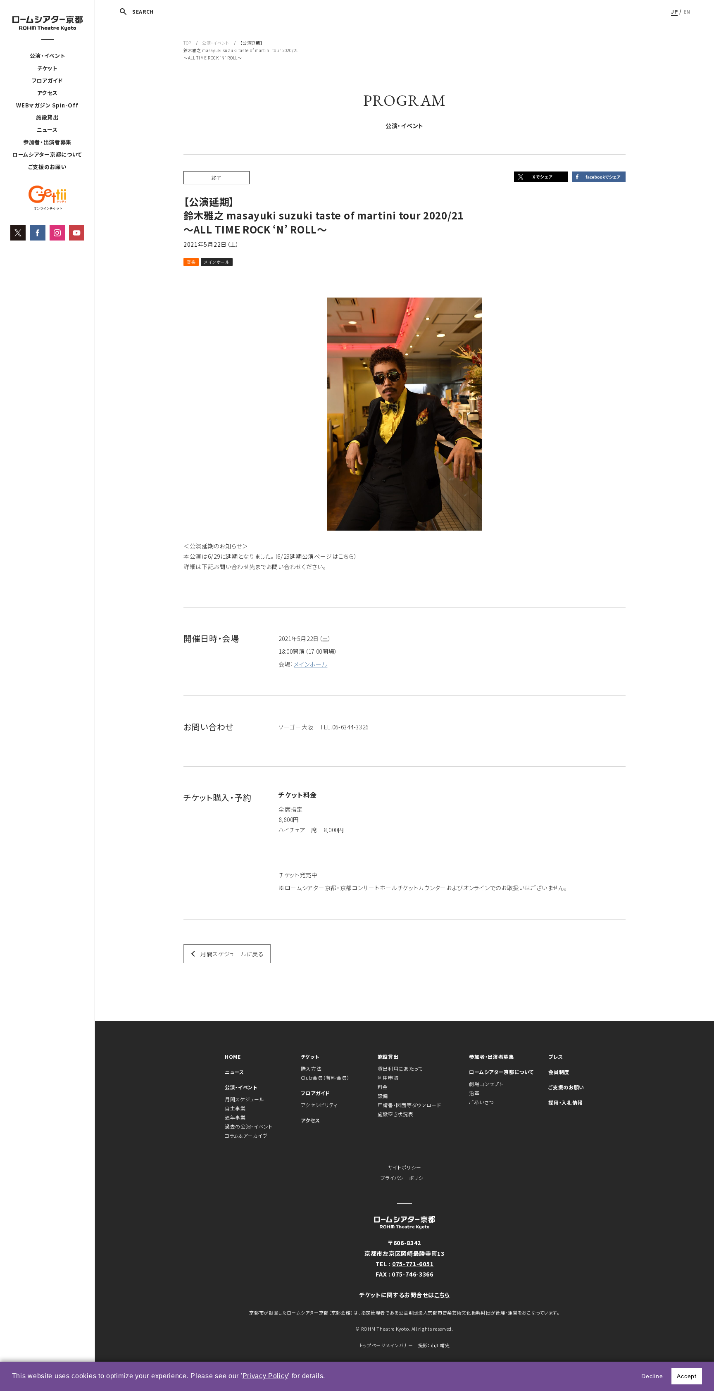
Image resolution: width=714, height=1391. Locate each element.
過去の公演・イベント (249, 1126)
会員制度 (558, 1071)
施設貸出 (47, 117)
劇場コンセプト (486, 1083)
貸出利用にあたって (400, 1068)
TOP (187, 43)
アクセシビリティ (319, 1104)
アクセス (47, 93)
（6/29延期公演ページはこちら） (315, 556)
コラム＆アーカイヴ (246, 1135)
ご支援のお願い (47, 167)
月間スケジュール (244, 1099)
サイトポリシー (404, 1167)
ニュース (47, 129)
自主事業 (235, 1108)
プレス (555, 1056)
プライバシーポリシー (405, 1177)
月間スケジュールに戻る (232, 954)
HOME (233, 1056)
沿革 (474, 1092)
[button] (328, 1377)
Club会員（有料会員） (325, 1077)
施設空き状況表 (396, 1113)
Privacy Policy (265, 1375)
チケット (47, 68)
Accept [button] (686, 1376)
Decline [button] (652, 1376)
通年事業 (235, 1117)
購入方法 (311, 1068)
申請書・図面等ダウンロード (409, 1104)
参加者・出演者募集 (47, 142)
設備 (383, 1095)
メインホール (310, 664)
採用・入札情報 (565, 1102)
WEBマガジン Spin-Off (47, 105)
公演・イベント (47, 56)
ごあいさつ (481, 1101)
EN (686, 11)
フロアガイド (47, 80)
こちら (442, 1295)
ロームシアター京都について (47, 154)
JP (674, 11)
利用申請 (388, 1077)
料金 (383, 1086)
